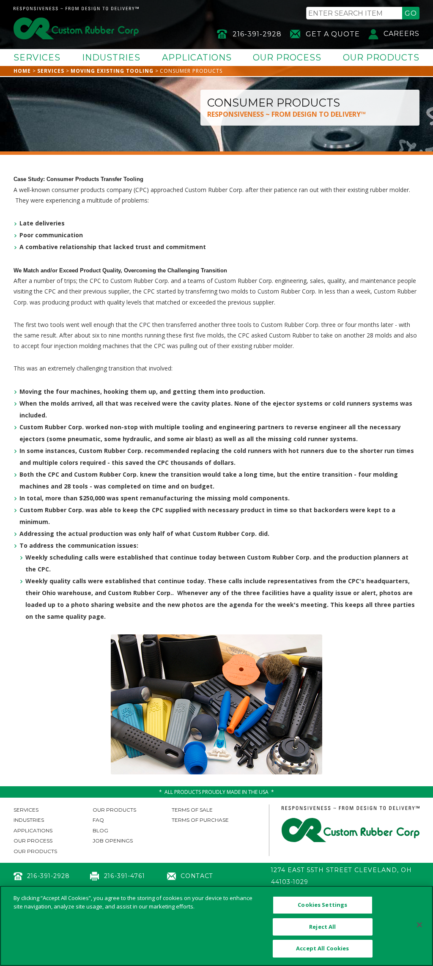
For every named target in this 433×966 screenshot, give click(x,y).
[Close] (419, 925)
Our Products (381, 57)
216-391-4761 (124, 876)
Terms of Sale (192, 810)
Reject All (322, 926)
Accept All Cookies (322, 948)
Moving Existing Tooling (112, 70)
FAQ (98, 820)
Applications (197, 57)
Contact (197, 876)
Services (37, 57)
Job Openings (113, 840)
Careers (401, 34)
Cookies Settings (322, 904)
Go (411, 13)
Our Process (287, 57)
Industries (111, 57)
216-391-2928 (257, 34)
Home (22, 70)
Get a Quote (333, 34)
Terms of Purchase (200, 820)
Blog (100, 830)
